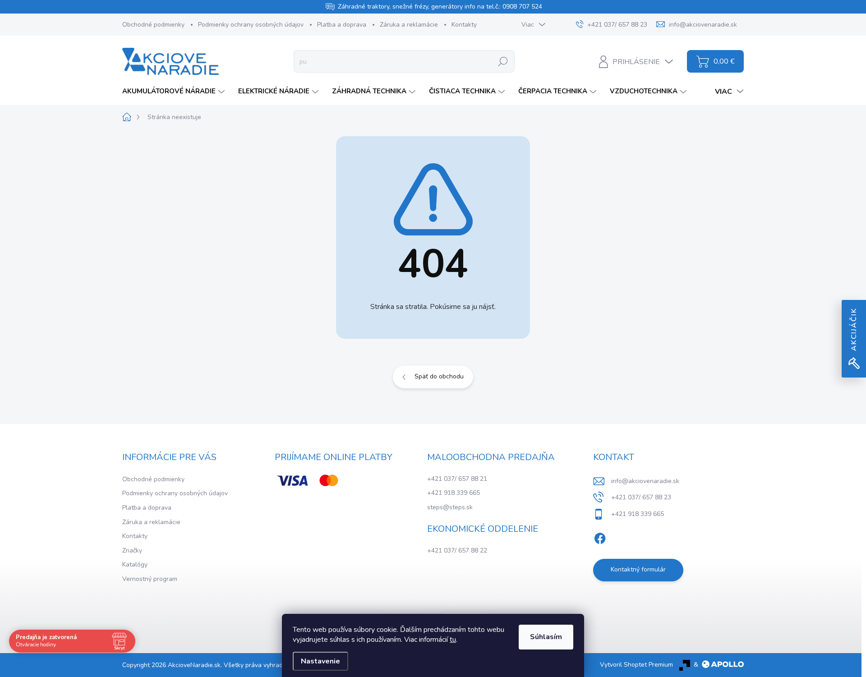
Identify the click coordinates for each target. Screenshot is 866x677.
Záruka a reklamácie (409, 24)
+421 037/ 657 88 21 (457, 478)
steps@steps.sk (450, 507)
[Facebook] (600, 536)
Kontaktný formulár (638, 569)
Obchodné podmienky (153, 24)
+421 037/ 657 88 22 (457, 550)
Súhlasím (546, 637)
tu (453, 640)
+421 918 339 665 (453, 492)
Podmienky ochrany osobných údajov (251, 24)
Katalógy (134, 564)
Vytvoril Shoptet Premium (636, 664)
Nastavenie (320, 661)
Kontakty (464, 24)
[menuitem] (174, 91)
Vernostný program (149, 579)
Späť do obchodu (439, 376)
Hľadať (503, 61)
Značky (132, 550)
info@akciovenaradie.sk (645, 481)
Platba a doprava (341, 24)
